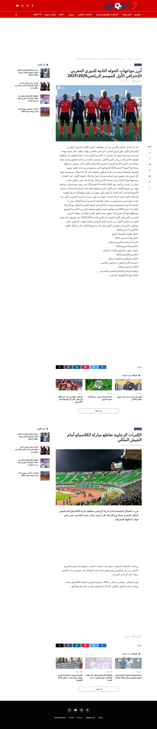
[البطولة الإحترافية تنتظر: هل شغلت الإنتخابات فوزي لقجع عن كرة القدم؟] (45, 99)
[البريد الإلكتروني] (149, 176)
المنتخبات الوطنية (84, 14)
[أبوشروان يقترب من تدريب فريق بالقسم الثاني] (128, 384)
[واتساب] (149, 187)
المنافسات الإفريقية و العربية (107, 14)
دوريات (71, 14)
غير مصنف (131, 59)
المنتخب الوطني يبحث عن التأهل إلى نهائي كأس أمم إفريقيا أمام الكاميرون (70, 399)
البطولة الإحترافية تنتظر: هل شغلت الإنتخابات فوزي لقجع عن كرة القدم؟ (28, 98)
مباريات (100, 717)
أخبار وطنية (127, 14)
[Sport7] (118, 5)
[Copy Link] (149, 182)
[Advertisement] (78, 38)
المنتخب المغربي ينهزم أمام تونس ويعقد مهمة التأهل (28, 110)
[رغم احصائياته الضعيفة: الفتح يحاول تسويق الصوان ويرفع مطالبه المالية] (45, 73)
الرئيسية (137, 14)
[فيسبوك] (149, 152)
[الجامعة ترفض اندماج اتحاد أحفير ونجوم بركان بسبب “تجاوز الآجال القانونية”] (69, 663)
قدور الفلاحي (134, 81)
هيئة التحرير (135, 445)
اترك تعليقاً (98, 411)
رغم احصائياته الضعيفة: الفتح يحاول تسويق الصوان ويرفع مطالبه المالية (28, 72)
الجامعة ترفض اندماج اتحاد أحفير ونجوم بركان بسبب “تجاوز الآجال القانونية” (70, 677)
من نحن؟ (80, 717)
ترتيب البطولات (90, 717)
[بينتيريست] (149, 170)
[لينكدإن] (149, 164)
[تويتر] (149, 158)
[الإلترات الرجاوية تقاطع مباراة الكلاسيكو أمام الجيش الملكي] (99, 477)
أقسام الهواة (79, 671)
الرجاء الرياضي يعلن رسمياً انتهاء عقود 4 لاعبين (100, 398)
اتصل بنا (71, 717)
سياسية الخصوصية (60, 717)
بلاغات (61, 14)
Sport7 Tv (38, 14)
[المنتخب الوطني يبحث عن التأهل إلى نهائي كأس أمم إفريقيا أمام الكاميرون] (69, 384)
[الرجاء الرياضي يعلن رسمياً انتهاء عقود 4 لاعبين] (98, 384)
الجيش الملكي (136, 636)
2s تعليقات (98, 689)
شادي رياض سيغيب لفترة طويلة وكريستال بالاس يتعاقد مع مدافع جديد (26, 85)
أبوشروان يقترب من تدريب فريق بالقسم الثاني (129, 398)
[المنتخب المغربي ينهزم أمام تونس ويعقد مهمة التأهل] (45, 112)
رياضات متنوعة (50, 14)
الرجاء (127, 636)
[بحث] (16, 14)
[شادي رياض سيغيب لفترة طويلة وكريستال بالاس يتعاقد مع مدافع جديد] (45, 86)
